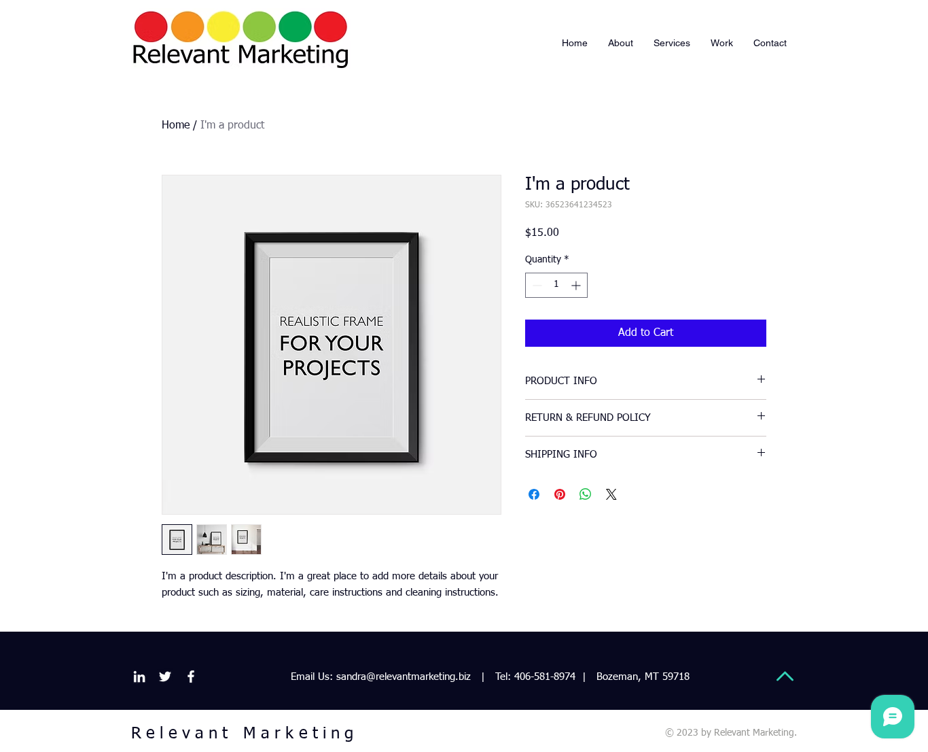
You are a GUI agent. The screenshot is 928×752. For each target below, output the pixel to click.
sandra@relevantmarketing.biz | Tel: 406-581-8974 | (461, 677)
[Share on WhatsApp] (585, 494)
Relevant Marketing (245, 733)
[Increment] (577, 285)
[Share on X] (611, 494)
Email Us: (311, 677)
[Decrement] (535, 285)
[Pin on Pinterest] (560, 494)
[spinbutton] (556, 285)
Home (176, 125)
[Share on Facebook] (534, 494)
